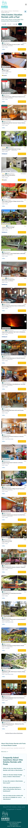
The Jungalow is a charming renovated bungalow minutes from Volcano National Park (13, 594)
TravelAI (19, 822)
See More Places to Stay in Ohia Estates (14, 733)
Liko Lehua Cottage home (8, 279)
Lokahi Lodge (5, 70)
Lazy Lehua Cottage (7, 541)
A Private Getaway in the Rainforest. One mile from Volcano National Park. (13, 385)
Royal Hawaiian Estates (9, 439)
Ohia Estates (7, 648)
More (20, 24)
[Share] (25, 11)
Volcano (6, 47)
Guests (14, 24)
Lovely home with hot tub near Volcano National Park (14, 123)
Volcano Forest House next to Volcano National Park (14, 620)
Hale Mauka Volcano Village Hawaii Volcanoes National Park (13, 489)
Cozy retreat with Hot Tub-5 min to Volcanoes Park (13, 332)
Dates (3, 24)
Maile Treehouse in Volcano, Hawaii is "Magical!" (13, 567)
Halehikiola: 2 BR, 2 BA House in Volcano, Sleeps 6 (14, 672)
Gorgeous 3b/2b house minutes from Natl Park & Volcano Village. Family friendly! (14, 515)
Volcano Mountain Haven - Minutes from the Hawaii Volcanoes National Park (13, 724)
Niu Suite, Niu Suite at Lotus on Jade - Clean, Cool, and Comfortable (13, 45)
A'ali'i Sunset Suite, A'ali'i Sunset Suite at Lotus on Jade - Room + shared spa (13, 97)
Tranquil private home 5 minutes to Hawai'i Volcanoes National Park (12, 437)
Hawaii (3, 47)
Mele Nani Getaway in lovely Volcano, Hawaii (13, 645)
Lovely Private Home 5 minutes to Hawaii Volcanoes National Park (12, 463)
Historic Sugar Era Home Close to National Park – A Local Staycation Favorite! (13, 306)
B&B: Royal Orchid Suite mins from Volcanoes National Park (13, 698)
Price (9, 24)
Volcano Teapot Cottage (8, 227)
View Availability (21, 49)
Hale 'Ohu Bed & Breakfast (8, 175)
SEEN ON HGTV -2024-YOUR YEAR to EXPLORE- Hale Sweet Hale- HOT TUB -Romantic (13, 254)
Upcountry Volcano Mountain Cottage (11, 149)
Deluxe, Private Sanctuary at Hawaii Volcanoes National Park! (13, 358)
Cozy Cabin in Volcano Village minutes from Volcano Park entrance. (12, 202)
